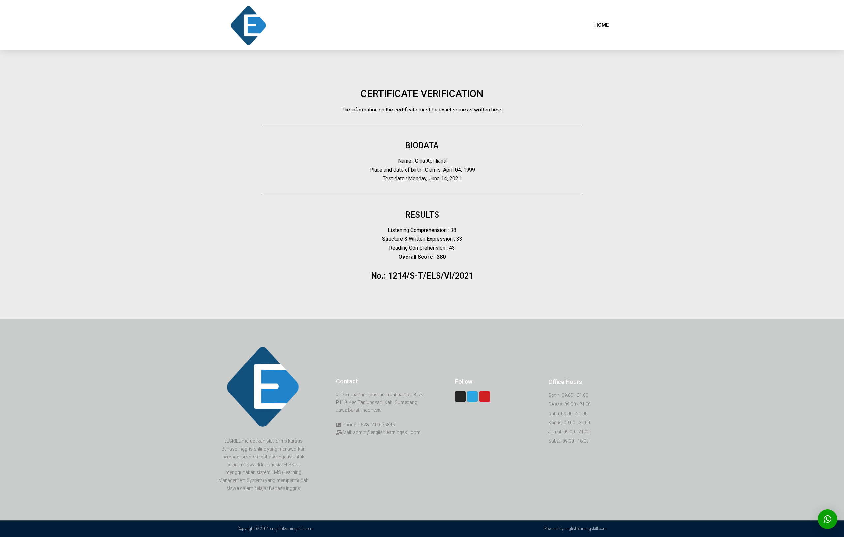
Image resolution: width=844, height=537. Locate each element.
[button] (602, 25)
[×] (827, 519)
